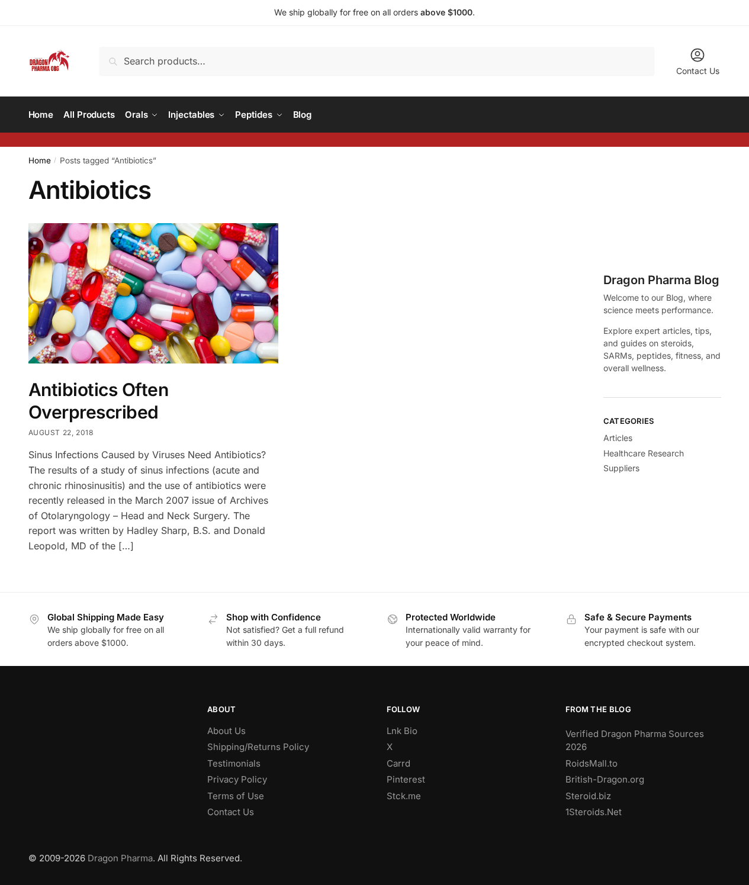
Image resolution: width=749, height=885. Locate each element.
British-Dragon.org (604, 779)
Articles (617, 438)
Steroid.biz (588, 796)
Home (39, 160)
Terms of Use (235, 796)
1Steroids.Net (593, 812)
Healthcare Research (643, 453)
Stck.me (404, 796)
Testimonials (234, 763)
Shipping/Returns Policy (258, 746)
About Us (226, 730)
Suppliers (621, 468)
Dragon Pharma (120, 858)
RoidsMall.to (591, 763)
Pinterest (406, 779)
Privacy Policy (237, 779)
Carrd (398, 763)
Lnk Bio (402, 730)
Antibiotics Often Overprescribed (98, 401)
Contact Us (697, 71)
